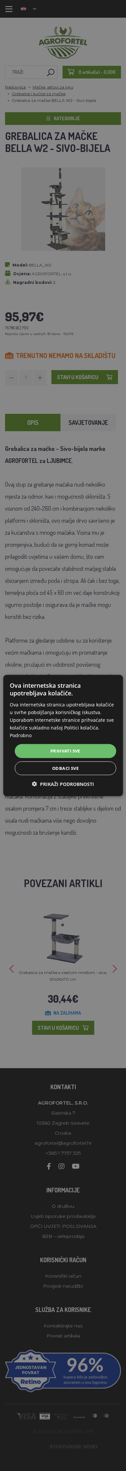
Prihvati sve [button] (65, 751)
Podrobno (21, 735)
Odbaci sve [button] (65, 768)
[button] (63, 784)
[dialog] (63, 735)
